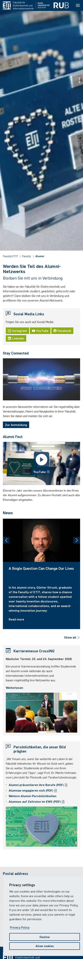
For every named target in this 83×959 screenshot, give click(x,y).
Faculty (27, 256)
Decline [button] (45, 937)
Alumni (39, 256)
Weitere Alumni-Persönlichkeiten (32, 796)
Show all (70, 637)
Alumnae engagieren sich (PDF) (31, 790)
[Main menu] (78, 5)
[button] (6, 540)
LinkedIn (18, 338)
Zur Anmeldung (16, 424)
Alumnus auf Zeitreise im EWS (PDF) (35, 801)
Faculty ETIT (11, 256)
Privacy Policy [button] (20, 927)
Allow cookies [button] (45, 946)
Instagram (19, 330)
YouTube (42, 330)
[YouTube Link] (41, 463)
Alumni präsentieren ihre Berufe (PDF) (36, 785)
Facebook (64, 330)
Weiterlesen (14, 687)
